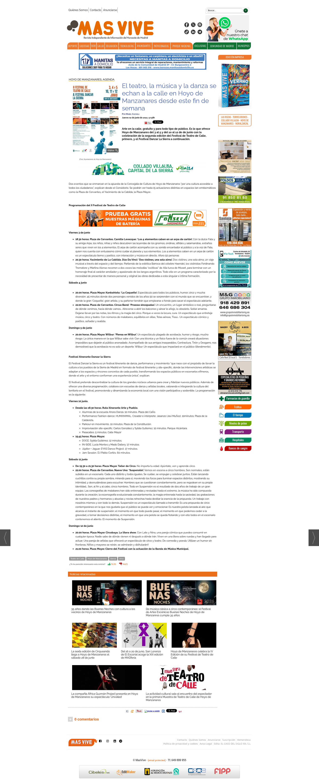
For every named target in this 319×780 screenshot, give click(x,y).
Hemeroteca (244, 739)
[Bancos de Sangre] (234, 448)
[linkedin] (193, 33)
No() (125, 564)
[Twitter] (193, 25)
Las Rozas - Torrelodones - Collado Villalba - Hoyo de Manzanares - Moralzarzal (235, 120)
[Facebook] (186, 25)
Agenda (108, 79)
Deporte (72, 46)
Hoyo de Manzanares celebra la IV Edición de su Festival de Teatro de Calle (192, 654)
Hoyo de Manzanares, (86, 79)
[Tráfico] (234, 407)
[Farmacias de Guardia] (234, 398)
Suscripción (228, 739)
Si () (113, 564)
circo (121, 559)
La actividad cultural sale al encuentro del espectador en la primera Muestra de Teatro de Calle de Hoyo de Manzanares (179, 697)
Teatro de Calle (77, 559)
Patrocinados (161, 46)
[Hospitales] (234, 440)
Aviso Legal (206, 743)
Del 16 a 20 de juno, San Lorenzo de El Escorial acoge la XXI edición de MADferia (142, 654)
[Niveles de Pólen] (234, 423)
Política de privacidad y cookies (180, 743)
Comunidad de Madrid (222, 46)
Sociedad (84, 46)
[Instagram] (199, 25)
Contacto (95, 10)
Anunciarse (110, 10)
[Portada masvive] (234, 86)
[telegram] (199, 33)
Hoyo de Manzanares (97, 559)
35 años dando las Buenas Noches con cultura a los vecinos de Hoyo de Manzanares (103, 610)
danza (113, 559)
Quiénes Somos (78, 10)
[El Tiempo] (234, 415)
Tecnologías (127, 46)
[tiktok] (186, 33)
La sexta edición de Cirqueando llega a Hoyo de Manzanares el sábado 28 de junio (90, 654)
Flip (149, 122)
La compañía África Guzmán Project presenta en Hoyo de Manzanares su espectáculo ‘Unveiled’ (104, 695)
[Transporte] (234, 431)
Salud (100, 46)
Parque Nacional (182, 46)
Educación (111, 46)
